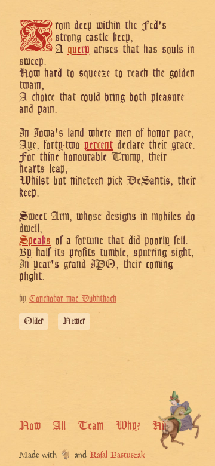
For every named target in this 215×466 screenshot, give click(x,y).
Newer (74, 321)
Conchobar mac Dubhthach (72, 298)
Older (34, 321)
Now (30, 425)
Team (90, 425)
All (59, 425)
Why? (127, 425)
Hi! (159, 425)
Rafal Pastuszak (117, 455)
